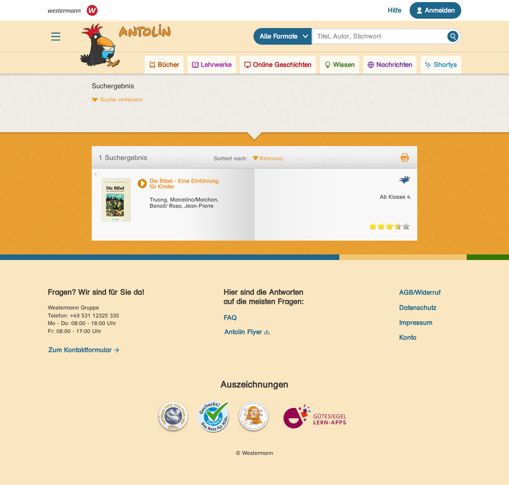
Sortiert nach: (231, 158)
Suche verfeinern (121, 99)
